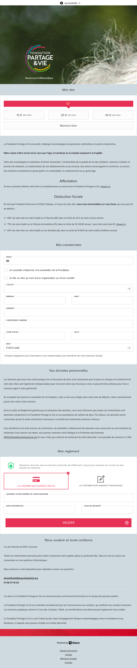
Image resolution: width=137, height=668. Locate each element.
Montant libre (68, 126)
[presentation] (68, 104)
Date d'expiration (14, 506)
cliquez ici (105, 186)
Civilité (10, 285)
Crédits (68, 654)
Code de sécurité (92, 506)
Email (9, 257)
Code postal (13, 332)
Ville (77, 332)
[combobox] (68, 288)
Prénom (10, 296)
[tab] (68, 104)
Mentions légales (68, 658)
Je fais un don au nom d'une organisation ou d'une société (41, 278)
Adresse (10, 308)
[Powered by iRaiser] (68, 643)
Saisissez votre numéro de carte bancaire (27, 494)
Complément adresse (16, 320)
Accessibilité (71, 3)
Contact (68, 662)
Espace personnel (68, 650)
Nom (77, 296)
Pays (9, 344)
